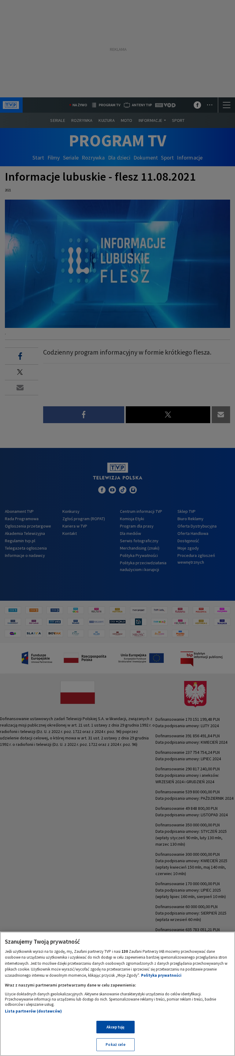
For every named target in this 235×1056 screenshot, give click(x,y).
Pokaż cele (115, 1044)
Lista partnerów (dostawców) (33, 1011)
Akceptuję (115, 1027)
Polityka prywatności (161, 975)
